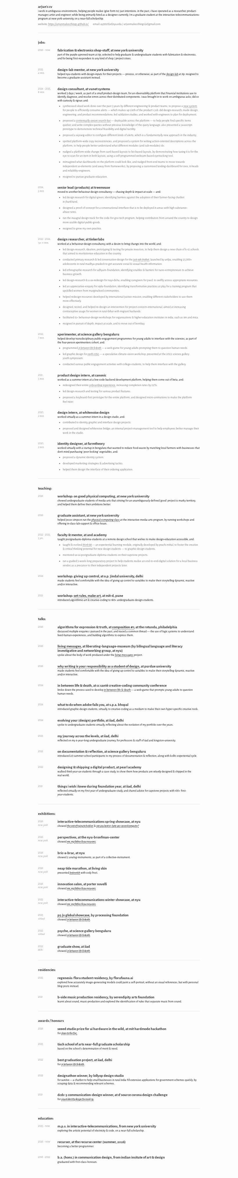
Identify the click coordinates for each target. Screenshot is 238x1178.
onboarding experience (102, 385)
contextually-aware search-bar (93, 120)
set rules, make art (87, 596)
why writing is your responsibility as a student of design (98, 666)
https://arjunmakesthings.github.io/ (68, 24)
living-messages (124, 655)
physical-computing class (105, 519)
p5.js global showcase (73, 915)
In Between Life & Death (117, 689)
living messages (69, 646)
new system (190, 106)
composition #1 (123, 627)
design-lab (172, 74)
